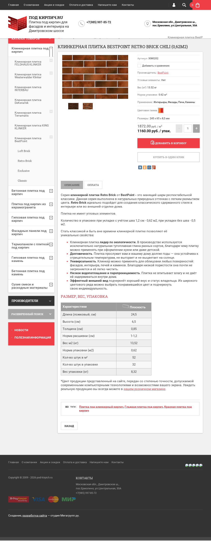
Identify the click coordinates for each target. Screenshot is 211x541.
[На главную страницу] (17, 24)
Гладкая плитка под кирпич (144, 406)
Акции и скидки (54, 4)
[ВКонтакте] (140, 167)
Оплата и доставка (81, 4)
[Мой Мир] (149, 167)
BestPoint (163, 72)
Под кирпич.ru (46, 17)
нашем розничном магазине (144, 389)
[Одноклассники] (145, 167)
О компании (31, 4)
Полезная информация (32, 337)
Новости (21, 330)
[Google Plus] (154, 167)
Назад (69, 426)
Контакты (128, 4)
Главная (13, 4)
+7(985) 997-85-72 (99, 22)
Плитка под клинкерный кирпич (101, 406)
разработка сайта (34, 515)
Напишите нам (107, 4)
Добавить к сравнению (156, 65)
